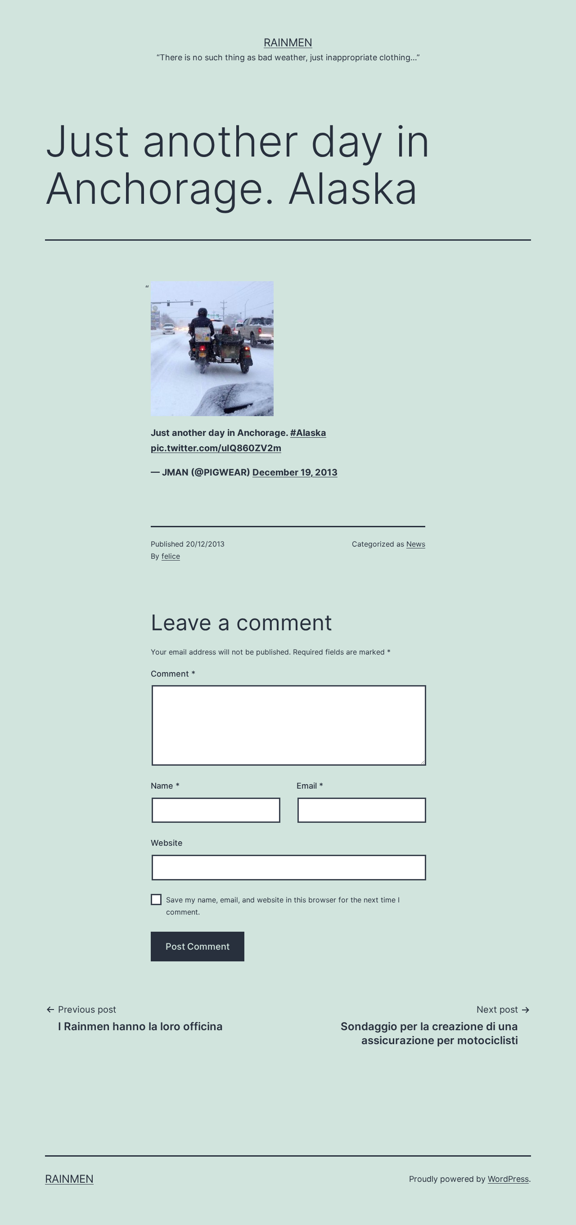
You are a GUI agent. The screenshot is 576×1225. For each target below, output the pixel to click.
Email (310, 785)
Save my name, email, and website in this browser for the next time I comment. (283, 905)
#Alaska (308, 432)
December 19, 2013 (295, 472)
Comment (173, 673)
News (415, 543)
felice (171, 556)
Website (167, 843)
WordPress (508, 1179)
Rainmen (288, 42)
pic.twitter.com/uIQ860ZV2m (216, 448)
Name (165, 785)
